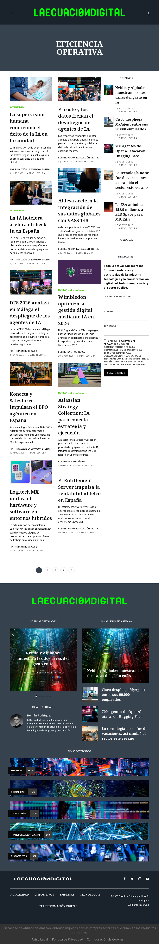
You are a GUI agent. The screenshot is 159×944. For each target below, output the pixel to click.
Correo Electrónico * (117, 296)
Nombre (108, 311)
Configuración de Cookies (105, 939)
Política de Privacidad (67, 939)
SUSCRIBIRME (116, 372)
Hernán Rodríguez (74, 352)
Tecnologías (90, 894)
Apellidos (110, 326)
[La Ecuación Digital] (79, 13)
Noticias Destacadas (71, 289)
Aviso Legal (40, 939)
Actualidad (17, 107)
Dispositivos (44, 894)
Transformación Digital (58, 906)
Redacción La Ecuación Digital (33, 169)
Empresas (67, 894)
